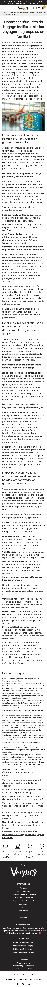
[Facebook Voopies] (18, 984)
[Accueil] (2, 8)
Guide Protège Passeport (23, 942)
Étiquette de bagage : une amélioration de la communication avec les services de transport (22, 825)
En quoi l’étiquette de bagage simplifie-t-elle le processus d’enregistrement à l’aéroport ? (22, 815)
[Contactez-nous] (35, 9)
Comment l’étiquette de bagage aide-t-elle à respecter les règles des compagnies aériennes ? (23, 834)
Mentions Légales (24, 891)
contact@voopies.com (24, 965)
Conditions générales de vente (23, 894)
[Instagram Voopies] (29, 984)
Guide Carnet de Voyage (23, 949)
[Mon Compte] (39, 8)
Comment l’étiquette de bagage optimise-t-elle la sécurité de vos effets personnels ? (23, 806)
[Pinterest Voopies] (23, 984)
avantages (7, 72)
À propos (23, 888)
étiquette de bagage (16, 42)
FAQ (23, 914)
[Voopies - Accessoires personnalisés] (23, 8)
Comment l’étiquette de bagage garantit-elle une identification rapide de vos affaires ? (22, 783)
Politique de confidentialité (24, 898)
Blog (23, 907)
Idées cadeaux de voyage (23, 952)
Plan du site (23, 910)
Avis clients (23, 904)
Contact (23, 917)
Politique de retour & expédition (23, 901)
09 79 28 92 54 (24, 963)
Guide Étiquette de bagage (23, 946)
